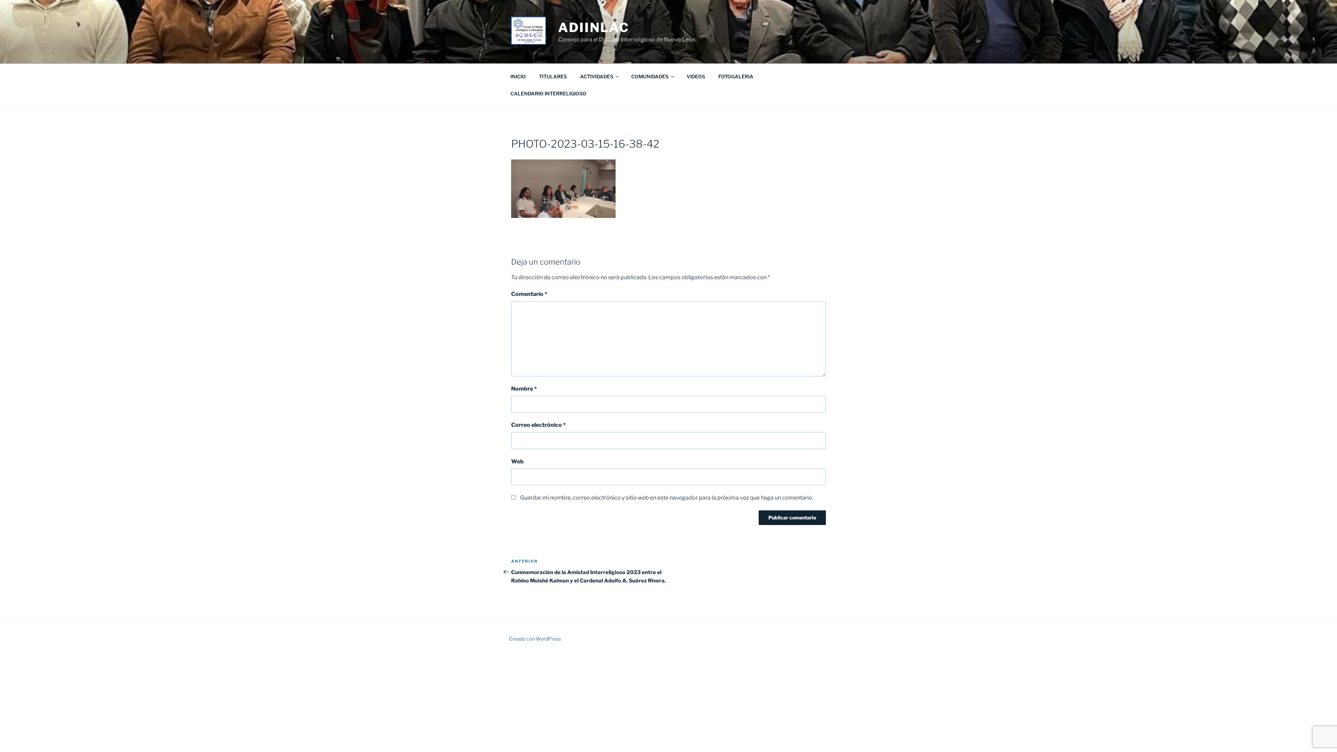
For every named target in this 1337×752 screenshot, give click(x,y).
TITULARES (553, 76)
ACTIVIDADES (596, 76)
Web (517, 461)
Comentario (529, 294)
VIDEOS (696, 76)
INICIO (518, 76)
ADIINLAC (593, 27)
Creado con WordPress (535, 639)
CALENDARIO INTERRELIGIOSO (548, 93)
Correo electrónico (538, 425)
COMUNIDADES (649, 76)
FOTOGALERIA (735, 76)
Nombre (524, 388)
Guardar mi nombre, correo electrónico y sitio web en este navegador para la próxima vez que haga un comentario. (666, 497)
